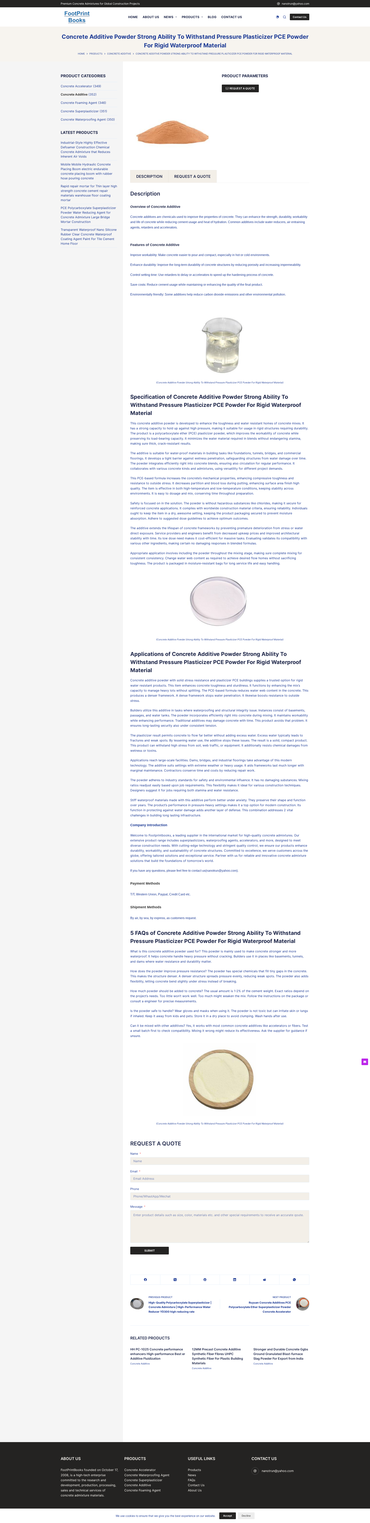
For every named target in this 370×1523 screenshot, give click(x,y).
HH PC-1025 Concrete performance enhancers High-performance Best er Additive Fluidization (157, 1353)
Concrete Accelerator (76, 86)
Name (134, 1153)
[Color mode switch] (277, 17)
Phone (134, 1189)
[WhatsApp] (294, 1280)
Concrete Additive (140, 1363)
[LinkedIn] (235, 1280)
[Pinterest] (205, 1280)
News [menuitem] (168, 17)
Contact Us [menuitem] (231, 17)
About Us (195, 1490)
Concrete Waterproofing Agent (83, 119)
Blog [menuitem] (212, 17)
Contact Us (299, 16)
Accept (227, 1515)
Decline (246, 1515)
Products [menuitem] (190, 17)
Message (136, 1206)
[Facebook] (145, 1280)
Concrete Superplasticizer (80, 111)
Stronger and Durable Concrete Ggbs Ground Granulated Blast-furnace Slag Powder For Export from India (280, 1353)
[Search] (284, 17)
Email (134, 1171)
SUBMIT (149, 1250)
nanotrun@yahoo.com (295, 3)
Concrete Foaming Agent (79, 103)
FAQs (191, 1480)
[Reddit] (265, 1280)
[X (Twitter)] (175, 1280)
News (192, 1475)
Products (194, 1470)
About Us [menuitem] (151, 17)
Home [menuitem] (133, 17)
